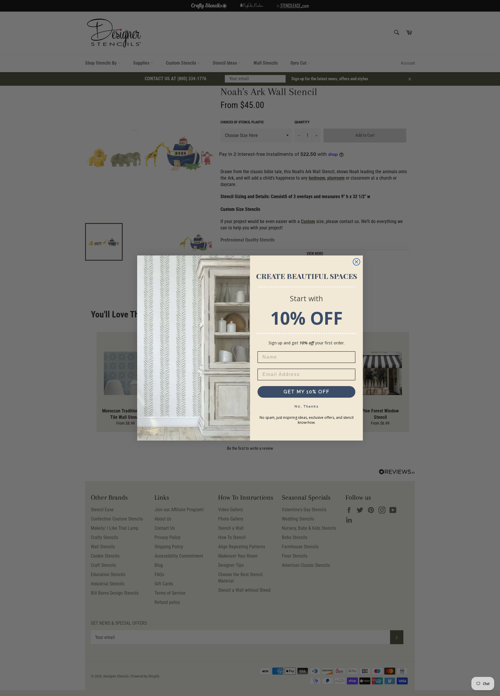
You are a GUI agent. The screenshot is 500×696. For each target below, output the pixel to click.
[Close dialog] (356, 261)
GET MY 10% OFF (307, 391)
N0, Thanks (307, 406)
